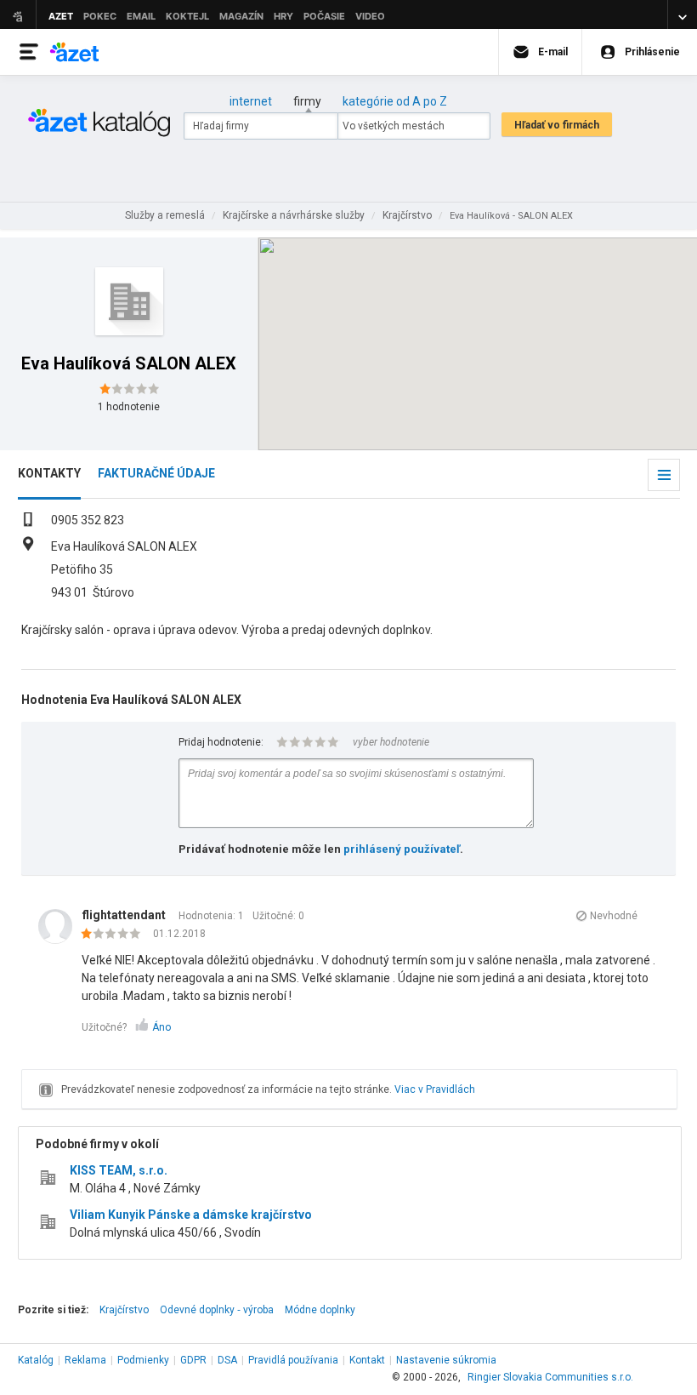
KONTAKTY (49, 473)
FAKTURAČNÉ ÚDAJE (156, 473)
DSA (227, 1360)
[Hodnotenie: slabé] (115, 934)
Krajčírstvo (124, 1310)
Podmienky (143, 1360)
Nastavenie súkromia (446, 1360)
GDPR (193, 1360)
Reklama (85, 1360)
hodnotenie (129, 407)
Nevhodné (614, 916)
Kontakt (367, 1360)
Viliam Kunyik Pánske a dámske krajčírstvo (191, 1214)
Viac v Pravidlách (434, 1089)
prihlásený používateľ (401, 849)
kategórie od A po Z (395, 101)
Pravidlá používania (293, 1360)
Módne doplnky (320, 1310)
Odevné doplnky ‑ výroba (217, 1310)
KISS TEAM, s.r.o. (118, 1170)
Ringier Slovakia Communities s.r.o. (550, 1377)
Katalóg (36, 1360)
